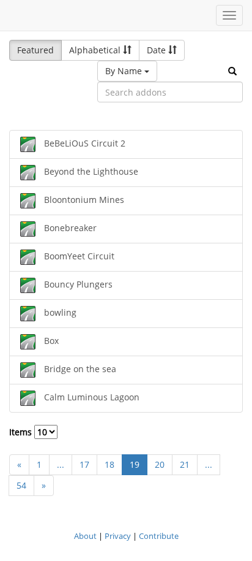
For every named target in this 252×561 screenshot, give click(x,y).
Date (157, 50)
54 (21, 485)
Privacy (118, 535)
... (60, 464)
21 (185, 464)
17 (84, 464)
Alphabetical (96, 50)
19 (134, 464)
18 (109, 464)
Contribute (159, 535)
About (85, 535)
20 (160, 464)
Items (21, 432)
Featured (35, 50)
